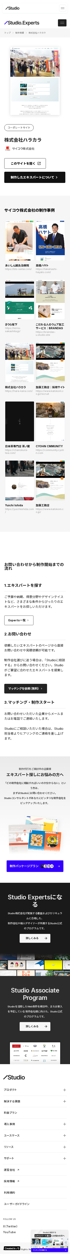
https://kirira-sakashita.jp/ (13, 330)
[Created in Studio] (12, 1248)
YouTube (9, 1232)
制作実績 (19, 32)
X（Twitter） (10, 1226)
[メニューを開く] (62, 8)
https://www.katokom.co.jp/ (50, 511)
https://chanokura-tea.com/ (16, 452)
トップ (7, 32)
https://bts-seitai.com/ (18, 269)
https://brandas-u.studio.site (46, 334)
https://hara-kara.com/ (19, 391)
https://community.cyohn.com (50, 452)
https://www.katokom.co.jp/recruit (50, 393)
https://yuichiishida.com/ (19, 511)
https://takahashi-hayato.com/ (46, 271)
